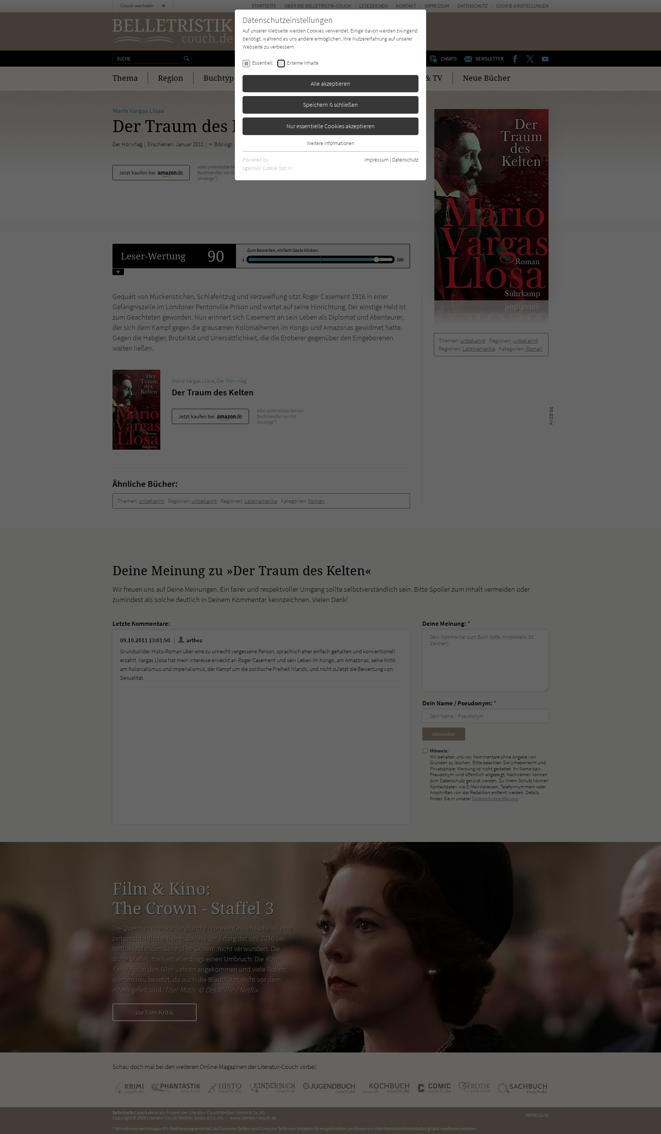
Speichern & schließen (330, 104)
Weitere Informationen (330, 143)
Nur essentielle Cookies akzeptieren (331, 126)
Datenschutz (405, 159)
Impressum (377, 159)
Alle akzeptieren (330, 83)
